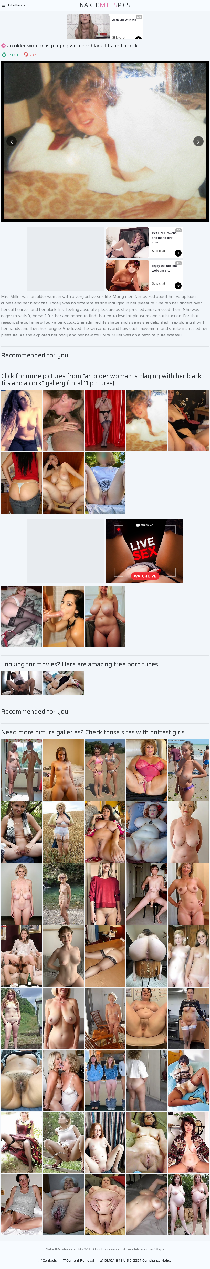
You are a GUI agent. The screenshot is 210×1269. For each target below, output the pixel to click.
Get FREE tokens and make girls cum (164, 237)
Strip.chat (118, 37)
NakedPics (105, 5)
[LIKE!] (3, 54)
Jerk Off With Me (124, 20)
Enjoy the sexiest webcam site (165, 268)
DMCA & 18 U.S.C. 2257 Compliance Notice (137, 1260)
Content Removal (80, 1260)
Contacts (49, 1260)
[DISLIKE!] (25, 54)
